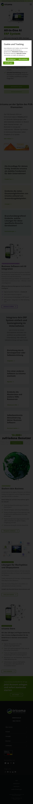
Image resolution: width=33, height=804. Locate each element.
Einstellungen (9, 63)
